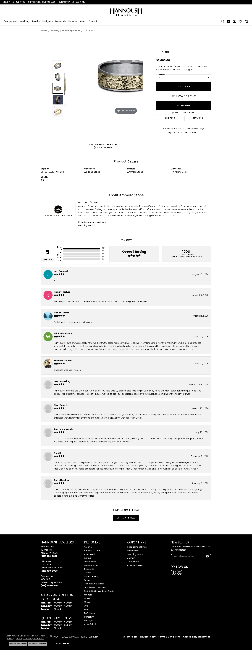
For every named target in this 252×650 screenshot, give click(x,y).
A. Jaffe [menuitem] (88, 547)
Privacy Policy (148, 637)
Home (44, 30)
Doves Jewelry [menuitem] (91, 576)
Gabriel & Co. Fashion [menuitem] (95, 587)
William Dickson (63, 333)
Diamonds (60, 21)
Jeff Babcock (61, 271)
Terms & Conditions (169, 637)
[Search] (223, 21)
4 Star (60, 251)
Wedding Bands (71, 30)
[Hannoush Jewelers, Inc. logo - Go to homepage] (126, 10)
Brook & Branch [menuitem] (92, 565)
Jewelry (36, 21)
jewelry (54, 30)
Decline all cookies (17, 643)
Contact (92, 21)
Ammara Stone (135, 172)
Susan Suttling (62, 381)
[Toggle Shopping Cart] (246, 21)
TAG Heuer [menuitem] (89, 613)
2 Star (59, 257)
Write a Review (126, 518)
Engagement (10, 21)
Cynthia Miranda (63, 429)
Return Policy (130, 637)
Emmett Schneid (63, 360)
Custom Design (135, 565)
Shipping (169, 118)
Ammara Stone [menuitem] (92, 551)
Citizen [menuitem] (87, 573)
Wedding (24, 21)
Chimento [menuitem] (89, 569)
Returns (198, 118)
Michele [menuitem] (88, 595)
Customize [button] (184, 105)
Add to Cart (184, 86)
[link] (14, 2)
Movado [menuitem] (88, 598)
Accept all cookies (37, 643)
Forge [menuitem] (87, 580)
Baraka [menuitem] (87, 558)
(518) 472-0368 (103, 147)
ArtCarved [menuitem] (89, 554)
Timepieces (133, 562)
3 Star (59, 255)
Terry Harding (62, 480)
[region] (103, 88)
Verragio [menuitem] (88, 620)
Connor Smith (61, 312)
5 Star (59, 247)
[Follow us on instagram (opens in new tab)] (179, 572)
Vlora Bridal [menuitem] (90, 624)
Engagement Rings (137, 547)
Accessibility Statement (196, 637)
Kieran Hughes (62, 292)
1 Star (59, 260)
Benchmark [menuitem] (90, 562)
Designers (47, 21)
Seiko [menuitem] (86, 609)
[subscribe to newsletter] (207, 556)
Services (72, 21)
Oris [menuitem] (86, 606)
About (83, 21)
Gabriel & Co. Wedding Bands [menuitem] (99, 591)
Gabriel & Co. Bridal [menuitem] (94, 584)
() (103, 248)
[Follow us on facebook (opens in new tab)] (173, 572)
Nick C (57, 453)
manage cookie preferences (30, 638)
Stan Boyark (61, 405)
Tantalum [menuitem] (89, 617)
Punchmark (63, 643)
